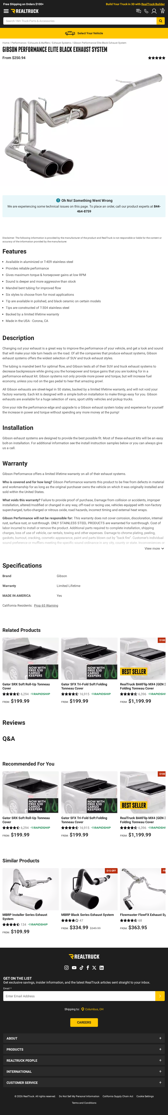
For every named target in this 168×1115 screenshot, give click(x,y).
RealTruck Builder (153, 4)
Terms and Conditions (84, 1102)
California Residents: (30, 605)
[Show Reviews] (157, 57)
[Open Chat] (138, 11)
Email (7, 988)
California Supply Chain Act (118, 1096)
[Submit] (160, 996)
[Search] (161, 21)
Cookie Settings (145, 1096)
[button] (84, 1038)
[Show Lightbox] (84, 125)
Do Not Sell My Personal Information (79, 1096)
